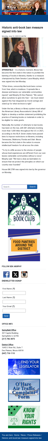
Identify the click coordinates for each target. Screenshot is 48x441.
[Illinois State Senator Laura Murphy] (24, 7)
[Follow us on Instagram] (24, 273)
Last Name (9, 297)
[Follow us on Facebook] (6, 273)
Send (6, 316)
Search (33, 187)
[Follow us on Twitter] (15, 273)
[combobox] (14, 187)
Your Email (9, 306)
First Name (9, 289)
